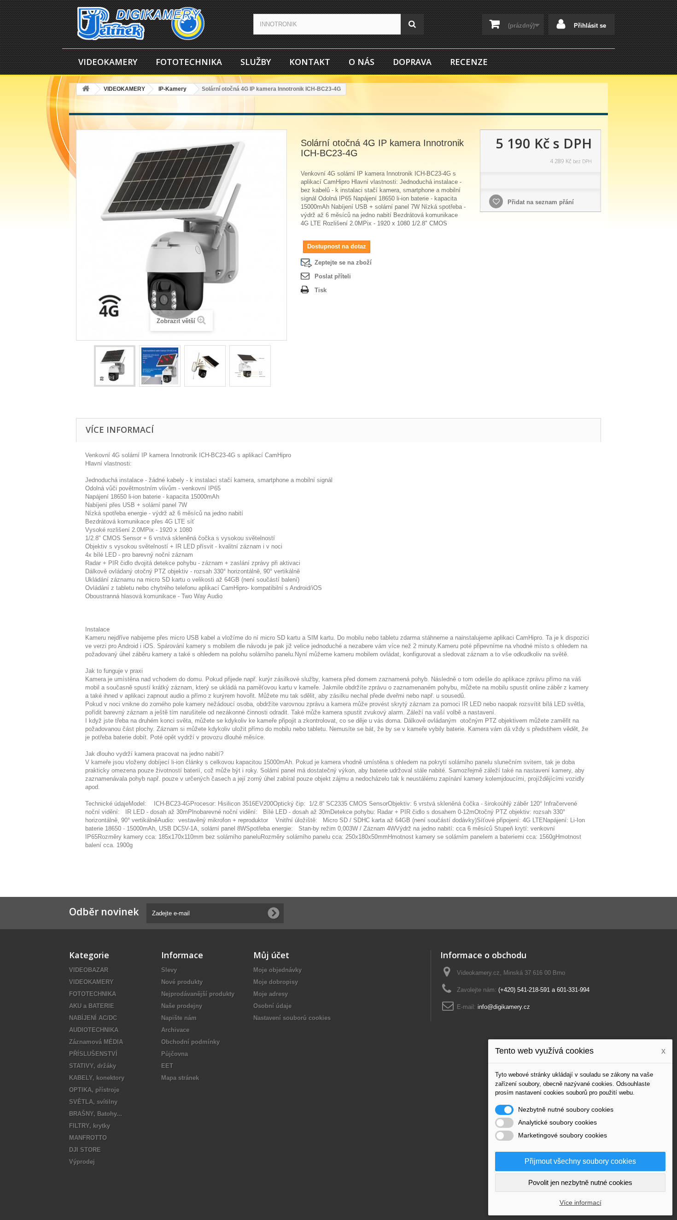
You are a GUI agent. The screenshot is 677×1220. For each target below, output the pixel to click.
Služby (255, 61)
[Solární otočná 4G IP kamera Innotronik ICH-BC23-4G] (114, 366)
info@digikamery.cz (504, 1006)
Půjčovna (174, 1053)
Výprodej (82, 1161)
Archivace (175, 1029)
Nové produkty (182, 981)
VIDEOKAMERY (107, 61)
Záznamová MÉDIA (96, 1041)
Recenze (469, 61)
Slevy (169, 970)
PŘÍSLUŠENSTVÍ (93, 1053)
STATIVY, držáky (92, 1065)
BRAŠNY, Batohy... (95, 1113)
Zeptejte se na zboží (343, 262)
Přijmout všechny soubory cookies (580, 1161)
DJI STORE (85, 1149)
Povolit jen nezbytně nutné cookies (580, 1182)
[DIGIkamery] (154, 23)
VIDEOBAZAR (88, 970)
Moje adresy (270, 993)
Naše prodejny (181, 1005)
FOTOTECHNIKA (189, 61)
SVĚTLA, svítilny (93, 1101)
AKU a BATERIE (91, 1005)
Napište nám (179, 1017)
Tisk (321, 290)
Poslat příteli (333, 276)
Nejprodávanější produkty (197, 993)
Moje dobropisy (275, 981)
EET (167, 1065)
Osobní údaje (272, 1005)
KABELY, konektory (96, 1077)
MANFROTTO (88, 1137)
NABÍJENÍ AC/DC (93, 1017)
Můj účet (271, 955)
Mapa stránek (180, 1077)
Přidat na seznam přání (540, 202)
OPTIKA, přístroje (94, 1089)
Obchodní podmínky (190, 1041)
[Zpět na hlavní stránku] (85, 89)
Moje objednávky (277, 970)
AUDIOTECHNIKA (93, 1029)
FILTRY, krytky (89, 1125)
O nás (361, 61)
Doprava (412, 61)
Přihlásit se (589, 25)
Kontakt (309, 61)
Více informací (580, 1202)
